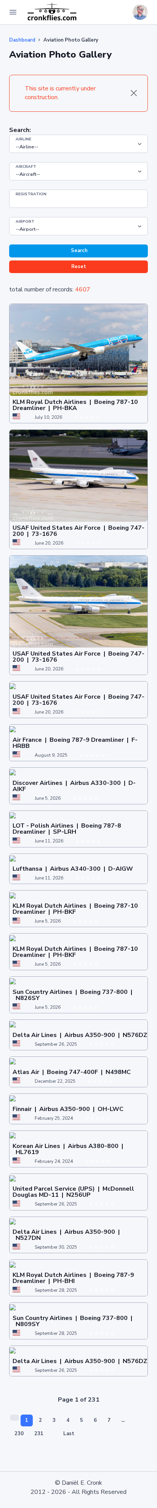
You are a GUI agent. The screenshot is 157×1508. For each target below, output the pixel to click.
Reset (78, 266)
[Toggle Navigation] (13, 12)
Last (68, 1433)
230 (19, 1433)
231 (38, 1433)
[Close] (133, 93)
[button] (123, 12)
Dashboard (22, 40)
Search (79, 250)
